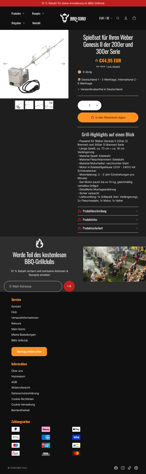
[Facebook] (116, 468)
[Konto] (126, 18)
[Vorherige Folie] (4, 64)
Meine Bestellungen (23, 334)
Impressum (18, 376)
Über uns (17, 370)
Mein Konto (18, 329)
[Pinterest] (136, 468)
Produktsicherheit (93, 228)
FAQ (14, 312)
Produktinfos (90, 219)
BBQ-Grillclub (19, 340)
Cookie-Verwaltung (23, 404)
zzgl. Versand (113, 66)
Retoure (16, 323)
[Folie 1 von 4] (19, 105)
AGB (14, 382)
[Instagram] (123, 468)
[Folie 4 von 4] (49, 105)
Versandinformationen (25, 317)
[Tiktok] (129, 468)
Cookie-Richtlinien (22, 399)
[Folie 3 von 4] (39, 105)
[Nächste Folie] (64, 64)
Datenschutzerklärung (25, 393)
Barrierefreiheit (20, 410)
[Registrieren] (69, 286)
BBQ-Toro (21, 467)
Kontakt (16, 306)
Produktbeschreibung (94, 211)
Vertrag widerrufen (29, 351)
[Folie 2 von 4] (29, 105)
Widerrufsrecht (20, 387)
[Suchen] (118, 18)
